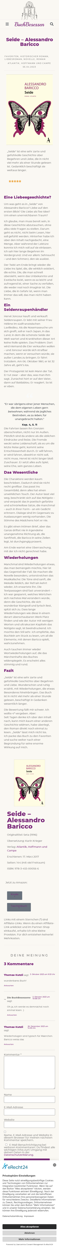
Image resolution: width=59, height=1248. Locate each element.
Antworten (9, 985)
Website (9, 1120)
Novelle (29, 59)
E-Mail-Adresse (13, 1107)
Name (8, 1095)
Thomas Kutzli (13, 975)
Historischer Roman (34, 56)
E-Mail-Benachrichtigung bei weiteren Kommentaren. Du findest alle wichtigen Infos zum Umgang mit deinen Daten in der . (29, 1150)
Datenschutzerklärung (18, 1155)
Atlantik (14, 63)
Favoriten (12, 56)
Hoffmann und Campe (36, 63)
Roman (41, 59)
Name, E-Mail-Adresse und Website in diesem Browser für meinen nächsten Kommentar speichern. (28, 1137)
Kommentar (12, 1054)
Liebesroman (13, 59)
